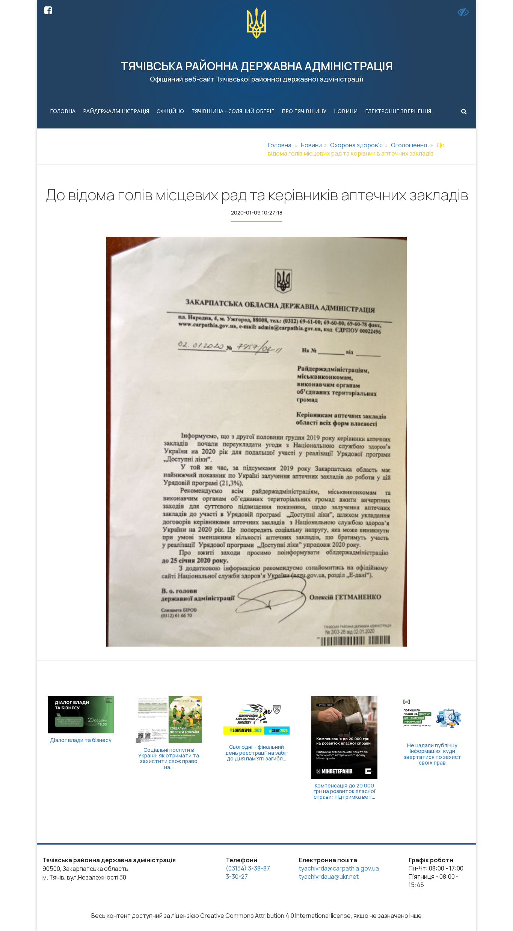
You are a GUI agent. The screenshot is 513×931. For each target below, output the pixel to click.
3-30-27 (237, 876)
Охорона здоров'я (356, 145)
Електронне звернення (398, 111)
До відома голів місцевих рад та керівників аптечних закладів (356, 149)
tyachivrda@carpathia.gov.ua (339, 868)
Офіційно (170, 111)
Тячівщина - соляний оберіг (233, 111)
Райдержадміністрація (116, 111)
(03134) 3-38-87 (248, 868)
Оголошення (409, 145)
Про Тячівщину (304, 111)
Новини (346, 111)
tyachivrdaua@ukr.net (329, 876)
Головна (62, 111)
